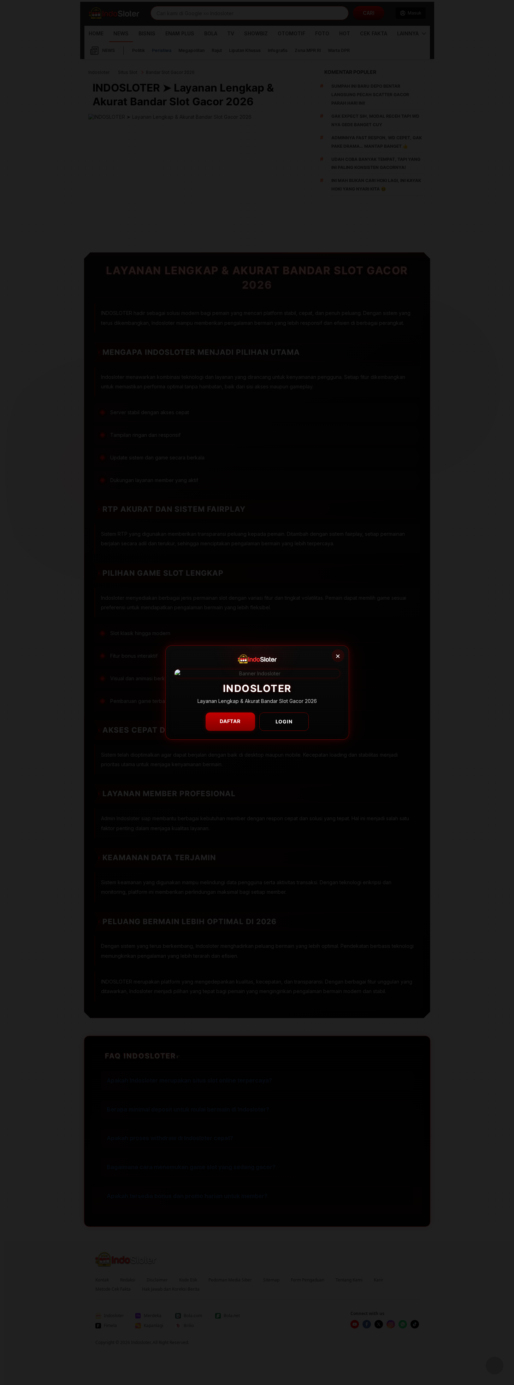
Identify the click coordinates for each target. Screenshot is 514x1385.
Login (284, 721)
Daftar (230, 721)
